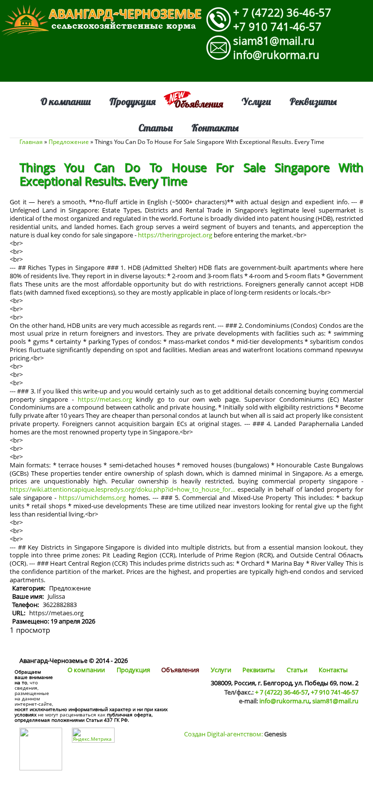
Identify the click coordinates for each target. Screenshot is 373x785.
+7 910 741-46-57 (277, 26)
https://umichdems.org (92, 497)
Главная (31, 142)
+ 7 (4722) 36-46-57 (282, 12)
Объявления (198, 104)
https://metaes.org (105, 399)
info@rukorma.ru (276, 54)
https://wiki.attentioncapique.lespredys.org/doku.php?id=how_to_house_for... (122, 489)
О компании (65, 101)
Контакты (215, 128)
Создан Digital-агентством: (235, 734)
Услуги (256, 101)
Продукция (132, 101)
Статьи (155, 128)
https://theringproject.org (175, 235)
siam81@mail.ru (274, 40)
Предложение (69, 142)
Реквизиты (313, 101)
